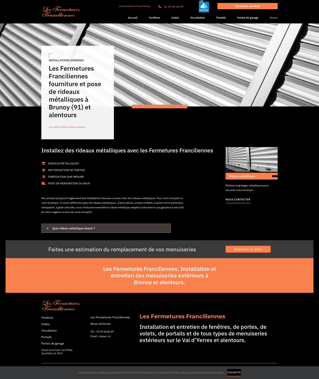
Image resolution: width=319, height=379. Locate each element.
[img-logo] (60, 6)
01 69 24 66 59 (173, 6)
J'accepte (234, 372)
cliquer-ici (105, 336)
